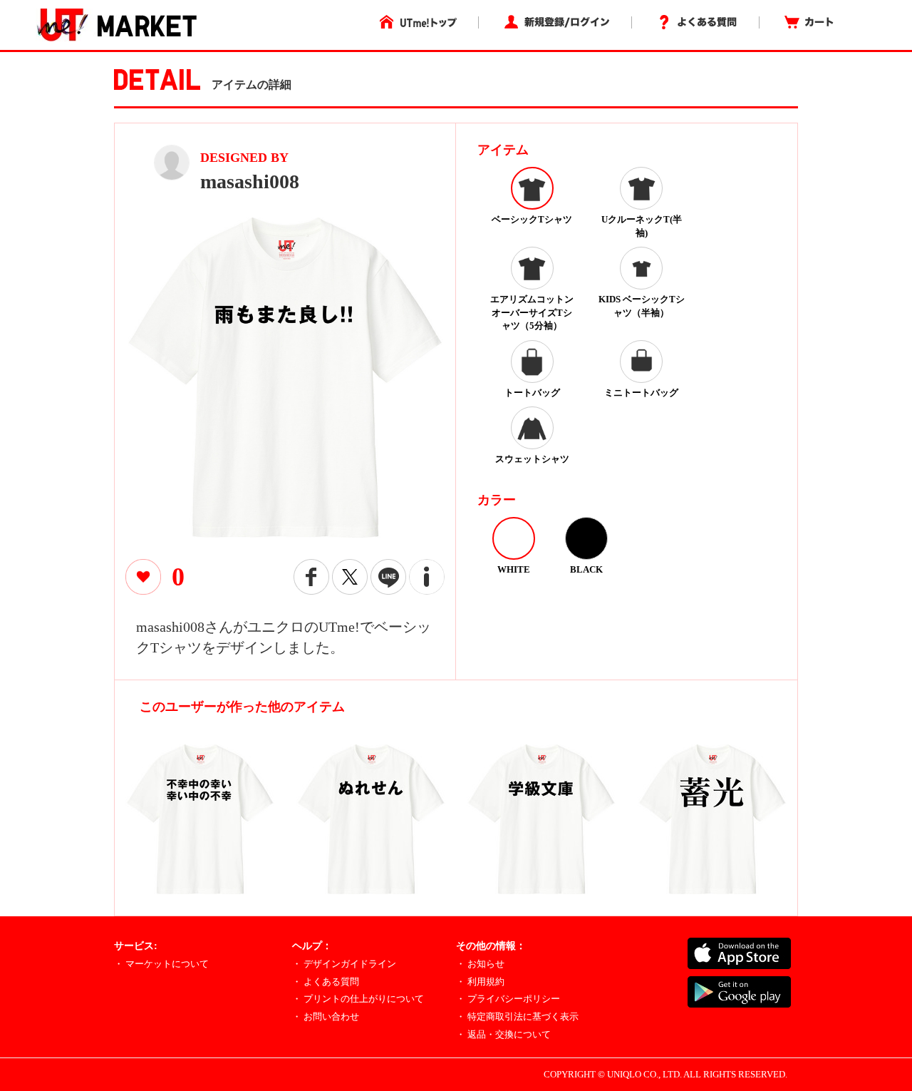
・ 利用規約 (480, 981)
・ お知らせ (480, 963)
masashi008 (249, 181)
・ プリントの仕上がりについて (358, 998)
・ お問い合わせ (325, 1016)
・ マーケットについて (161, 963)
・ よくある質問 (325, 981)
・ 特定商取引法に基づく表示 (517, 1016)
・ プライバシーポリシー (508, 998)
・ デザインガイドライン (344, 963)
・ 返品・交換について (503, 1034)
